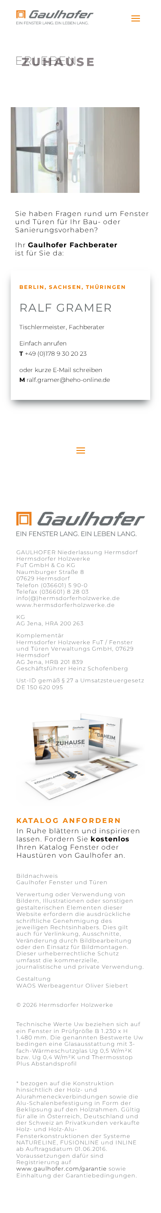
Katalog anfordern (69, 821)
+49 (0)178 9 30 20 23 (56, 353)
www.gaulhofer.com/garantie (61, 1168)
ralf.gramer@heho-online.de (68, 380)
